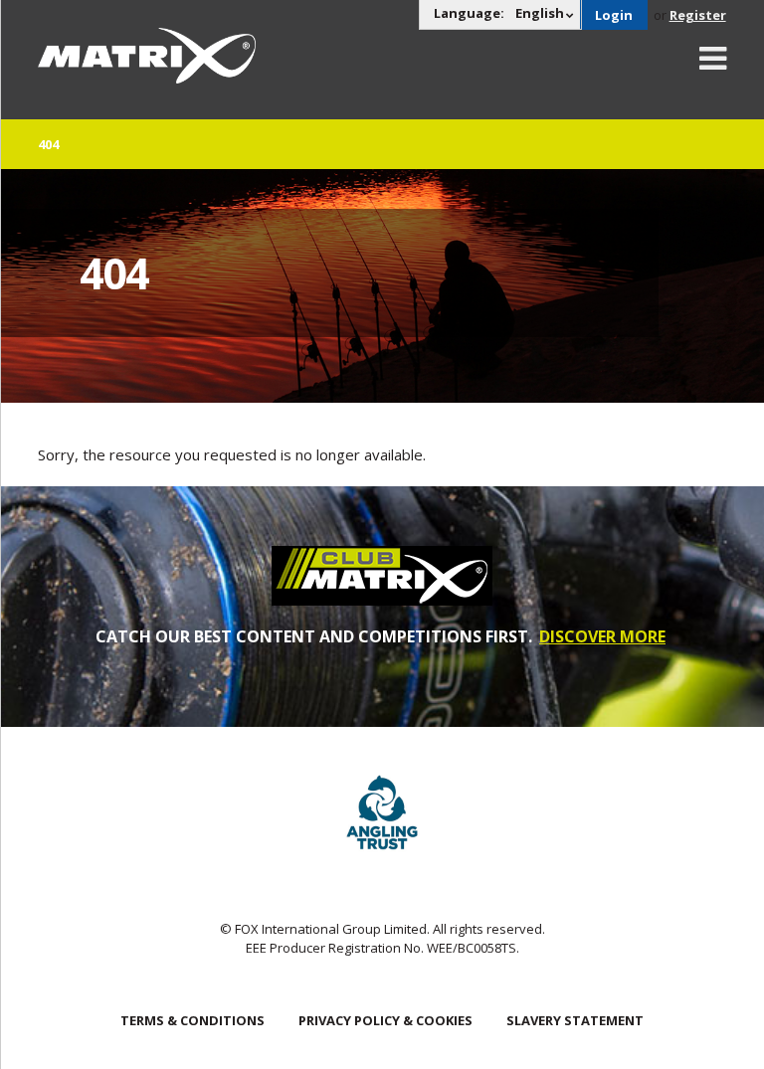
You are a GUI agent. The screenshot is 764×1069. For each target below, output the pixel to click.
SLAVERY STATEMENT (575, 1020)
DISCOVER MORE (602, 636)
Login (614, 15)
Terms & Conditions (192, 1020)
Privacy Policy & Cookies (385, 1020)
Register (697, 15)
